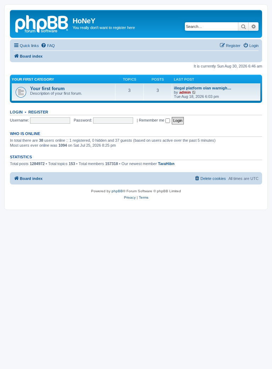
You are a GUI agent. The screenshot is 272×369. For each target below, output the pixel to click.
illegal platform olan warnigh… (202, 88)
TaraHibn (166, 164)
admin (185, 92)
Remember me (152, 120)
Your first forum (47, 88)
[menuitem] (48, 45)
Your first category (33, 79)
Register (38, 112)
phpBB (117, 191)
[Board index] (42, 23)
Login (16, 112)
